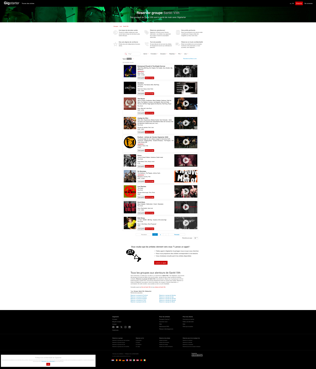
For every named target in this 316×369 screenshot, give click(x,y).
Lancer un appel (161, 263)
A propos (114, 319)
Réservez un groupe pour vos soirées (120, 346)
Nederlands (115, 330)
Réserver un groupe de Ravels (139, 297)
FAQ (160, 324)
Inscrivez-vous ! (163, 321)
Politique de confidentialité (131, 354)
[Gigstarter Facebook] (113, 327)
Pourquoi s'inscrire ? (164, 319)
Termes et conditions (118, 354)
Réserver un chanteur (187, 340)
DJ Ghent (138, 342)
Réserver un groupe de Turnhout (139, 295)
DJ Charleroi (138, 344)
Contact (114, 324)
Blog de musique (116, 321)
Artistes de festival (163, 340)
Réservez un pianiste (187, 342)
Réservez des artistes (164, 338)
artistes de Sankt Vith (159, 287)
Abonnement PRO (164, 326)
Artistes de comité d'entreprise (166, 346)
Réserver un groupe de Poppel (139, 298)
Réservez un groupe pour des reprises (121, 340)
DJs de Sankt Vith (146, 287)
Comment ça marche (188, 319)
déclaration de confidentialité (48, 361)
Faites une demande (188, 321)
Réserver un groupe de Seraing (167, 295)
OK (48, 364)
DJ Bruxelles (138, 340)
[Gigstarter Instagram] (125, 327)
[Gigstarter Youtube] (117, 327)
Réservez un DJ (140, 338)
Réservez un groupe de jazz (118, 342)
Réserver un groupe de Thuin (138, 300)
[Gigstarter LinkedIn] (129, 327)
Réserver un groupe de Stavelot (167, 300)
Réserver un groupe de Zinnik (138, 302)
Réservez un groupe (117, 338)
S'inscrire (299, 3)
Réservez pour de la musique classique (191, 346)
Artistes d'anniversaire (164, 342)
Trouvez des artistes (28, 3)
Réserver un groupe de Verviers (167, 298)
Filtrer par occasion (188, 326)
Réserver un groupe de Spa (166, 297)
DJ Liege (138, 346)
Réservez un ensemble (188, 344)
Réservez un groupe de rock (118, 344)
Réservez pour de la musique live (191, 338)
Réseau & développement (166, 329)
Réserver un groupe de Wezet (167, 302)
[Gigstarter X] (121, 327)
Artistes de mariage (163, 344)
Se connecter (308, 3)
